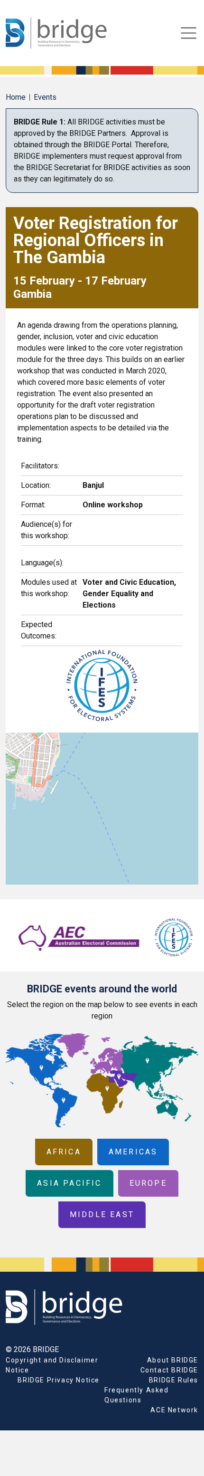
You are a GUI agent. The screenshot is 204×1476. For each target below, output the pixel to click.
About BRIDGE (172, 1360)
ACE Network (174, 1410)
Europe (148, 1183)
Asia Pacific (69, 1183)
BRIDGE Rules (173, 1380)
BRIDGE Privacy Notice (59, 1380)
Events (45, 97)
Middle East (102, 1214)
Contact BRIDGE (169, 1370)
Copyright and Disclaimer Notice (52, 1365)
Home (16, 97)
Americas (133, 1151)
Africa (63, 1151)
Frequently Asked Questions (136, 1395)
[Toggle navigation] (188, 33)
